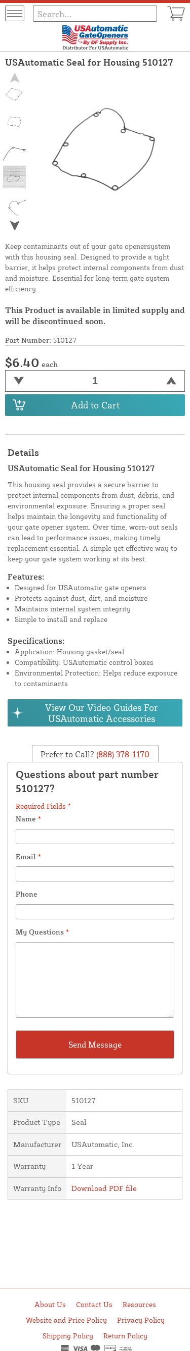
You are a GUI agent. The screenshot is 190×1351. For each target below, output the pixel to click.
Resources (139, 1304)
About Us (50, 1304)
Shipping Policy (68, 1335)
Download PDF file (104, 1188)
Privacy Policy (141, 1320)
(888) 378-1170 (121, 754)
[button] (15, 225)
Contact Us (94, 1304)
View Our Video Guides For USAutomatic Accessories (101, 713)
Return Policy (125, 1335)
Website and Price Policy (66, 1320)
